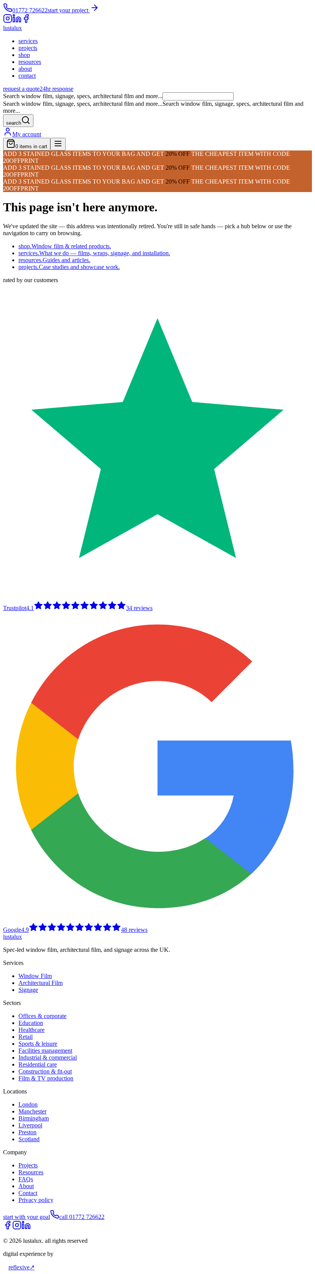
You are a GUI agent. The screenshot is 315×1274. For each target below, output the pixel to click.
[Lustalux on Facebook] (7, 1227)
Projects (28, 1165)
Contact (27, 1193)
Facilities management (45, 1050)
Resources (30, 1172)
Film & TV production (45, 1078)
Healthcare (31, 1030)
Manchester (32, 1111)
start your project (69, 10)
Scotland (29, 1139)
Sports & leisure (37, 1043)
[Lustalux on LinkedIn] (26, 1227)
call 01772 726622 (81, 1217)
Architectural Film (40, 983)
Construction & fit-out (45, 1071)
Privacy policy (35, 1200)
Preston (27, 1132)
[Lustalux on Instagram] (17, 1227)
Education (30, 1023)
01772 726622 (30, 10)
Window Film (35, 976)
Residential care (37, 1064)
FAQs (25, 1179)
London (28, 1104)
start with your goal (26, 1217)
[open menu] (58, 144)
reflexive (21, 1267)
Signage (28, 989)
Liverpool (30, 1125)
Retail (25, 1036)
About (26, 1186)
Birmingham (33, 1118)
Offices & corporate (42, 1016)
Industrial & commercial (47, 1057)
